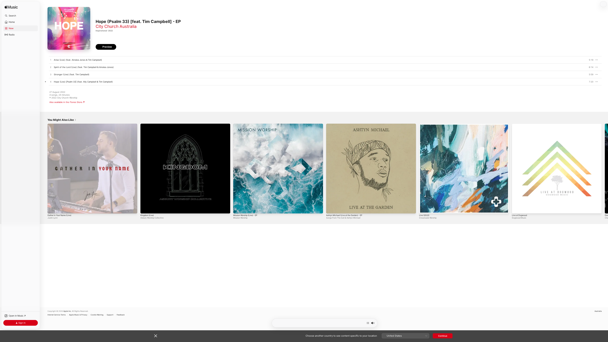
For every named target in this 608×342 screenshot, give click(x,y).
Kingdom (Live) (147, 125)
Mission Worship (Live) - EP (246, 125)
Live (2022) (424, 125)
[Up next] (368, 323)
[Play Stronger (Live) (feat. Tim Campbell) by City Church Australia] (51, 74)
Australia (598, 311)
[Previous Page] (44, 168)
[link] (62, 120)
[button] (20, 15)
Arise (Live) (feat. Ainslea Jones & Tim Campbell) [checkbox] (78, 60)
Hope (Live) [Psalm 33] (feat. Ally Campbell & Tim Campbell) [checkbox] (83, 81)
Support (110, 315)
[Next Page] (605, 168)
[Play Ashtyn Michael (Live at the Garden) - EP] (330, 209)
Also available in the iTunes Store (65, 102)
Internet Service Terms (57, 315)
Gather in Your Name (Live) (61, 125)
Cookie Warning (97, 315)
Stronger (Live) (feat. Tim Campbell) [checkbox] (71, 74)
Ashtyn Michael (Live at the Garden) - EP (346, 125)
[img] (11, 7)
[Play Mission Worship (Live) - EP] (237, 209)
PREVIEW (589, 60)
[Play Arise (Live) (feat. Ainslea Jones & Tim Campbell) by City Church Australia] (51, 60)
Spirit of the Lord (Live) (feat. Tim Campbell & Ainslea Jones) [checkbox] (84, 67)
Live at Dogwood (520, 125)
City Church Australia (116, 26)
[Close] (155, 335)
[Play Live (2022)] (423, 209)
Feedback (121, 315)
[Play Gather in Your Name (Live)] (51, 209)
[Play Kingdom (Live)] (144, 209)
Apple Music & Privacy (78, 315)
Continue (442, 336)
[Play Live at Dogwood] (515, 209)
